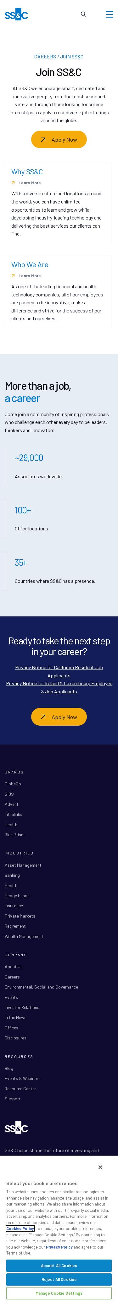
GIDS (9, 794)
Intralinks (13, 814)
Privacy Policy (59, 1247)
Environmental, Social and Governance (41, 986)
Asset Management (23, 865)
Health (11, 824)
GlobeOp (13, 783)
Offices (11, 1027)
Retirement (15, 926)
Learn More (29, 182)
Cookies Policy (20, 1228)
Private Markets (20, 916)
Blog (9, 1068)
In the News (15, 1017)
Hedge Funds (17, 895)
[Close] (100, 1167)
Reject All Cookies (59, 1279)
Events (11, 997)
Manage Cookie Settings (59, 1293)
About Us (14, 966)
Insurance (14, 905)
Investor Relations (22, 1007)
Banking (12, 875)
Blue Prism (15, 834)
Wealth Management (24, 936)
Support (13, 1098)
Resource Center (20, 1088)
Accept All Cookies (59, 1265)
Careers (12, 976)
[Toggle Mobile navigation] (109, 14)
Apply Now (64, 139)
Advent (12, 804)
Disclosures (15, 1037)
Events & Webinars (23, 1078)
